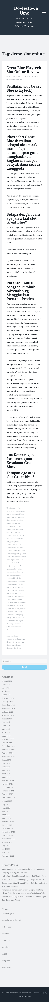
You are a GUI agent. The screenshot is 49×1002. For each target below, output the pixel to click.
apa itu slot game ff (13, 514)
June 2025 (6, 726)
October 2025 (7, 712)
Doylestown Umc (26, 10)
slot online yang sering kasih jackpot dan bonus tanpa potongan (15, 618)
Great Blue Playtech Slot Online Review (24, 69)
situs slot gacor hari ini (11, 920)
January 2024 (7, 784)
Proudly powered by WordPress (16, 993)
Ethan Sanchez (32, 76)
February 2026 (8, 698)
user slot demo (15, 648)
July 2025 (6, 722)
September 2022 (8, 839)
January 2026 (7, 702)
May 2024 (6, 770)
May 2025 (6, 729)
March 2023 (6, 818)
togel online (7, 927)
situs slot (5, 934)
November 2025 (8, 708)
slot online (6, 940)
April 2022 (6, 849)
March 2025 (7, 736)
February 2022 (8, 856)
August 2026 (7, 681)
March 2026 (6, 695)
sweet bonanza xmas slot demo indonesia (14, 636)
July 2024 (6, 763)
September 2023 (8, 798)
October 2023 (7, 794)
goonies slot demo (18, 584)
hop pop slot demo (13, 587)
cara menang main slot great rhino (15, 535)
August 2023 (7, 801)
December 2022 (8, 829)
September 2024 (8, 756)
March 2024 (6, 777)
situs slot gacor (8, 913)
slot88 (4, 954)
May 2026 (6, 688)
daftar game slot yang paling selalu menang (15, 541)
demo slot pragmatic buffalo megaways (15, 563)
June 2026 (6, 684)
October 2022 (7, 835)
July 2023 (5, 804)
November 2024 (8, 750)
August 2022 (7, 842)
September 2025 (8, 715)
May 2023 (5, 811)
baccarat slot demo (17, 520)
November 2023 (8, 791)
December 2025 (8, 705)
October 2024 (7, 753)
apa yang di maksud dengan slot (15, 517)
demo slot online (19, 551)
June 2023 (6, 808)
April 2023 (6, 815)
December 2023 (8, 787)
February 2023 (8, 822)
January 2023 (7, 825)
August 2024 (7, 760)
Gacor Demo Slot (15, 79)
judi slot (5, 947)
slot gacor (6, 961)
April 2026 (6, 691)
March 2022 (6, 852)
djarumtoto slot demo (14, 572)
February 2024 (8, 780)
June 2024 (6, 767)
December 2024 (8, 746)
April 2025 (6, 732)
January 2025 (7, 743)
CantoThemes (24, 996)
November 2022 (8, 832)
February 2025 (8, 739)
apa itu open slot (19, 511)
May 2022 (6, 846)
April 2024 (6, 774)
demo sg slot (18, 545)
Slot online (6, 967)
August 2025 (7, 719)
